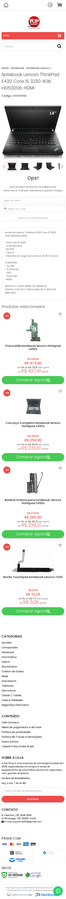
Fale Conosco (10, 722)
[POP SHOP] (33, 22)
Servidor (7, 643)
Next (62, 165)
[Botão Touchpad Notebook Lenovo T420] (33, 578)
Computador (10, 647)
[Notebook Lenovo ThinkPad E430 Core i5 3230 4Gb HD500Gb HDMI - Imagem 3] (37, 166)
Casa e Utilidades (12, 700)
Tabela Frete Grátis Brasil (18, 746)
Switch (6, 662)
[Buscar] (59, 46)
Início (5, 68)
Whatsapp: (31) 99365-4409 (20, 818)
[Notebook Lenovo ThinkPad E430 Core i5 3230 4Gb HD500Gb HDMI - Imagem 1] (12, 166)
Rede (5, 676)
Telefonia (7, 686)
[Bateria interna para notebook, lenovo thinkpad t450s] (33, 501)
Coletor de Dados (13, 671)
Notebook (17, 68)
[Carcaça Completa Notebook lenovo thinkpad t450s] (33, 424)
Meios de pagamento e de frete (21, 727)
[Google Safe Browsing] (33, 875)
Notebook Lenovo (38, 68)
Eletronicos (9, 690)
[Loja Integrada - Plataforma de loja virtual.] (19, 895)
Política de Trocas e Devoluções (22, 737)
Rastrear (33, 799)
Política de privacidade (16, 732)
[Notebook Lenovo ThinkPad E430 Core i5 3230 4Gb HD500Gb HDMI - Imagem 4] (50, 166)
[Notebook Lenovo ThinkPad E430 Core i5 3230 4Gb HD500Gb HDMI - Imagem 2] (25, 166)
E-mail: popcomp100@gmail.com (23, 821)
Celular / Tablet (11, 695)
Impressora (9, 681)
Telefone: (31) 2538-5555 (17, 815)
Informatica (9, 657)
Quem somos (10, 741)
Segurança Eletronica (15, 705)
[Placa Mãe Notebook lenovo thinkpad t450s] (33, 347)
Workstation (9, 666)
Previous (4, 166)
